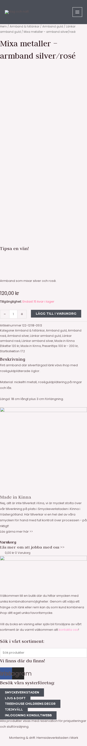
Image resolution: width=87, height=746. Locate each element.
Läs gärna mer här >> (16, 531)
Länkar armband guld (45, 336)
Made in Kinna (64, 341)
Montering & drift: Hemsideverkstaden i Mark (43, 738)
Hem (3, 26)
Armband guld (52, 26)
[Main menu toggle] (77, 12)
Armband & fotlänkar (24, 26)
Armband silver (18, 336)
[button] (43, 258)
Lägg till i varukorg (56, 313)
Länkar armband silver (37, 341)
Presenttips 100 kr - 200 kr (60, 346)
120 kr (15, 346)
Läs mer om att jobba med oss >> (32, 547)
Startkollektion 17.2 (12, 351)
